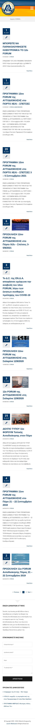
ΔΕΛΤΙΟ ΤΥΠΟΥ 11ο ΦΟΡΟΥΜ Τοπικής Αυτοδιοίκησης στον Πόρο (17, 432)
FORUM (18, 19)
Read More (29, 71)
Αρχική (12, 19)
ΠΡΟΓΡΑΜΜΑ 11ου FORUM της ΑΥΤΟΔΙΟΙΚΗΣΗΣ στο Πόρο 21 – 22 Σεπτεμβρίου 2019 (17, 498)
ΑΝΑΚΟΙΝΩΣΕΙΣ (18, 107)
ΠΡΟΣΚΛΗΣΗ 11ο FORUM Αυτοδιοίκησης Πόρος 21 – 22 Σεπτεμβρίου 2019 (17, 572)
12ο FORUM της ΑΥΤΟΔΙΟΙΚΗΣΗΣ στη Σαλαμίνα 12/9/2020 (14, 395)
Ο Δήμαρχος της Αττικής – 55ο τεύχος (16, 692)
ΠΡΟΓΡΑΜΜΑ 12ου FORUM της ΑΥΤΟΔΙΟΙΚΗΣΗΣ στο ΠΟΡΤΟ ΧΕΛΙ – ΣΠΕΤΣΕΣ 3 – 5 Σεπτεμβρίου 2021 (17, 169)
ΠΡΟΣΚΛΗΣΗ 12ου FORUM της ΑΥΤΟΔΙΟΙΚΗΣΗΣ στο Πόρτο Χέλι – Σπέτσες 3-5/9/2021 (16, 241)
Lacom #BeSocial (11, 723)
